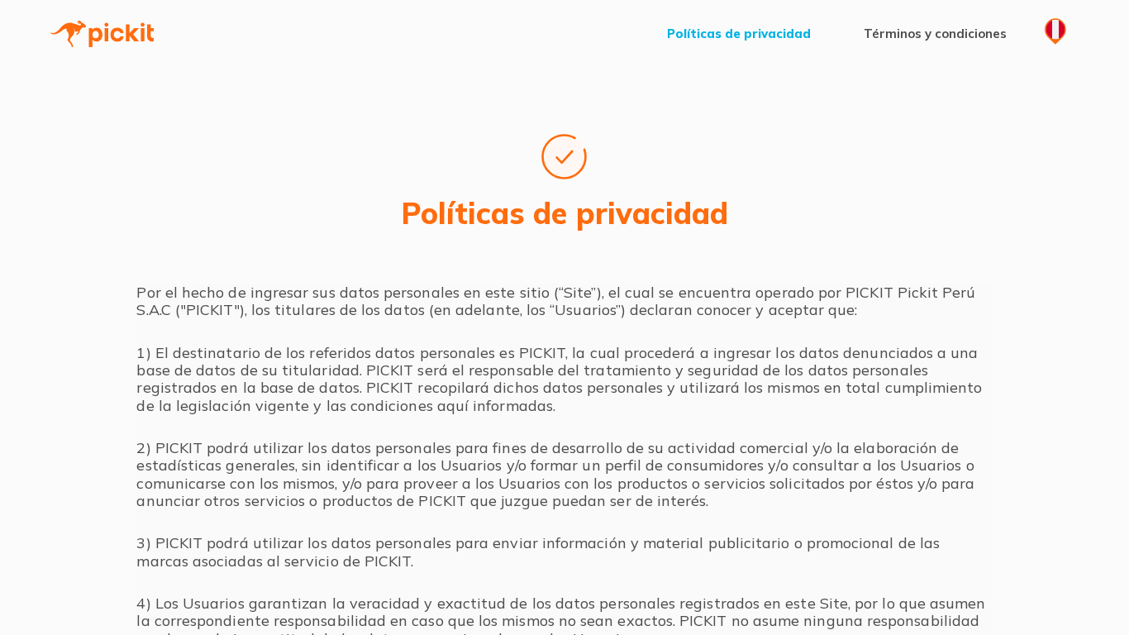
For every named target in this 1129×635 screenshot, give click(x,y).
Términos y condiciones (935, 33)
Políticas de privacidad (739, 33)
